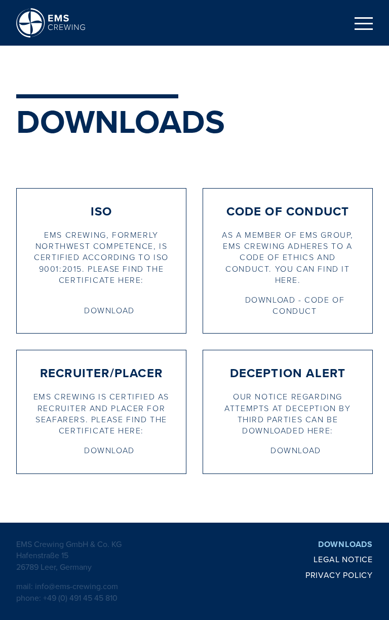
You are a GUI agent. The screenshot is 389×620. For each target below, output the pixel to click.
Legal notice (343, 560)
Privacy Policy (339, 575)
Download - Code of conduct (295, 305)
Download (109, 311)
